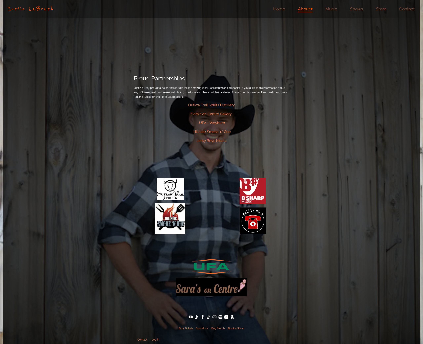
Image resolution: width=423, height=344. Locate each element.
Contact (407, 8)
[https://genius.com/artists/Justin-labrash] (197, 317)
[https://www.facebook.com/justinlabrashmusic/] (203, 317)
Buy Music (202, 328)
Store (381, 8)
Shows (356, 8)
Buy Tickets (186, 328)
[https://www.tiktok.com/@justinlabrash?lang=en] (209, 317)
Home (279, 8)
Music (331, 8)
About (304, 8)
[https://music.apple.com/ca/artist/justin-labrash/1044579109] (226, 317)
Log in (155, 339)
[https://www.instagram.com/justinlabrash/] (214, 317)
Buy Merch (218, 328)
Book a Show (236, 328)
